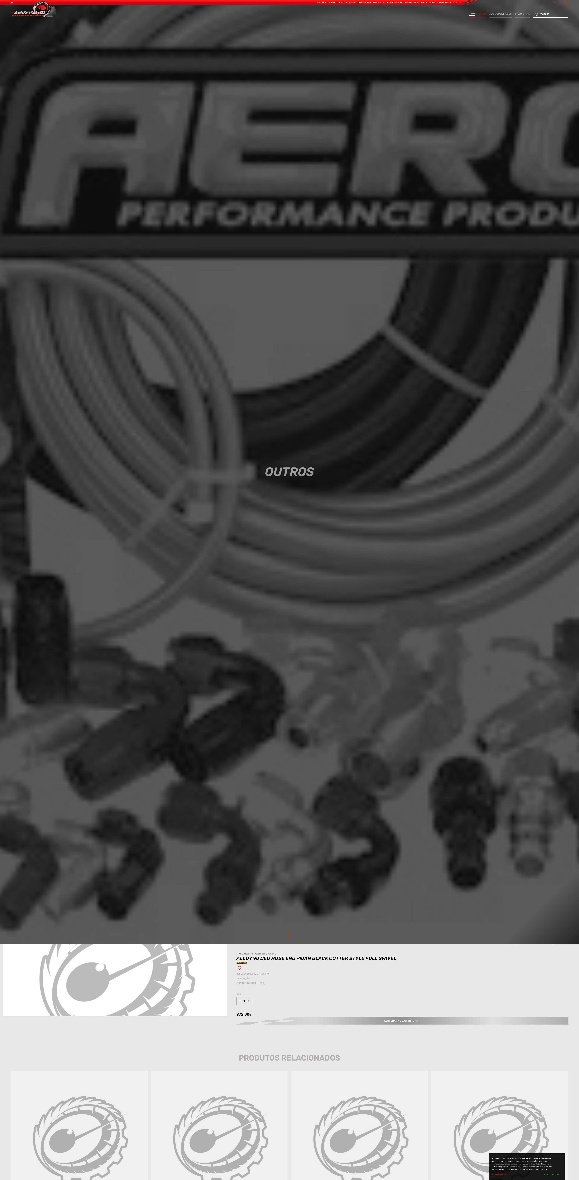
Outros (272, 954)
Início (240, 954)
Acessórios (261, 954)
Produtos (249, 954)
